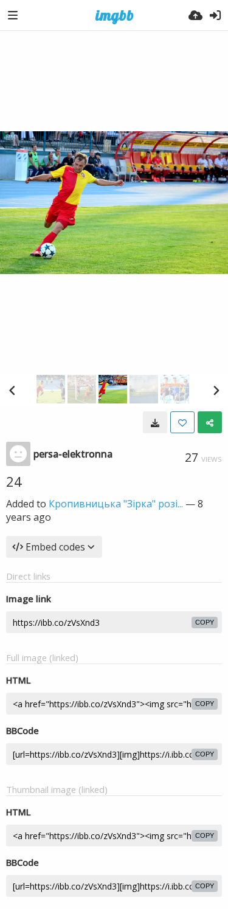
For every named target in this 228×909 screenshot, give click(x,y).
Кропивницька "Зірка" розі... (116, 503)
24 (14, 481)
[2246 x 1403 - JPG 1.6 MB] (155, 422)
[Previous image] (12, 390)
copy (204, 622)
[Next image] (216, 390)
